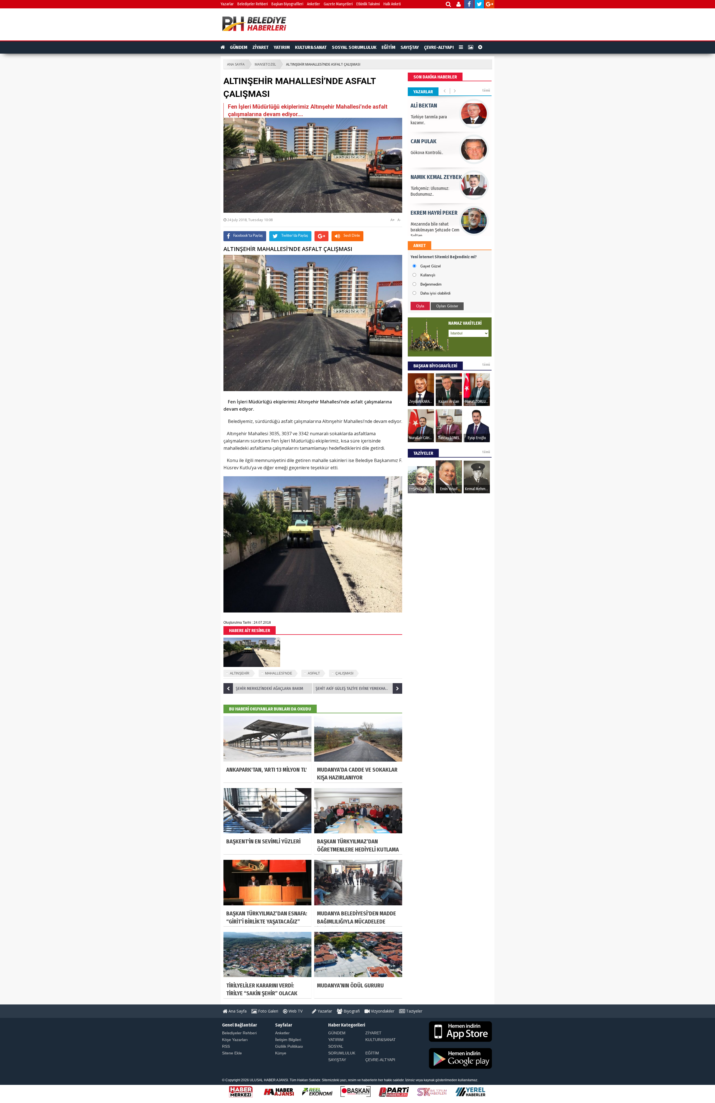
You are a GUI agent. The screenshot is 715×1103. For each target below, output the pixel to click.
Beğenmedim (431, 284)
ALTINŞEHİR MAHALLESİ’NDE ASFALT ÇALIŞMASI (323, 64)
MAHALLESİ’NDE (278, 673)
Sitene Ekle (232, 1053)
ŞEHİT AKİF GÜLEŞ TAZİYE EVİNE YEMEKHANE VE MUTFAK (359, 688)
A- (399, 219)
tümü (486, 90)
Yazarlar (227, 4)
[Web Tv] (480, 47)
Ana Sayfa (237, 1011)
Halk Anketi (392, 4)
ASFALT (314, 673)
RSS (226, 1046)
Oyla (420, 306)
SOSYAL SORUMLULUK (354, 47)
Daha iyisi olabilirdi (435, 293)
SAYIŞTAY (410, 47)
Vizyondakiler (382, 1011)
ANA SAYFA (236, 64)
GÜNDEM (238, 47)
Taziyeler (413, 1011)
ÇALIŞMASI (344, 673)
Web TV (294, 1011)
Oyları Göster (447, 306)
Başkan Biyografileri (287, 4)
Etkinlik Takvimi (368, 4)
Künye (280, 1053)
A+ (392, 219)
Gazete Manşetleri (338, 4)
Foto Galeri (267, 1011)
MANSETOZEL (265, 64)
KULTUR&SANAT (311, 47)
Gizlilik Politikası (289, 1046)
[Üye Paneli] (459, 5)
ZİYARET (260, 47)
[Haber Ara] (449, 5)
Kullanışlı (427, 275)
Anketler (313, 4)
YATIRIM (282, 47)
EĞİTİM (388, 47)
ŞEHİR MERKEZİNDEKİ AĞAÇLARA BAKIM (269, 688)
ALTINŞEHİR (239, 673)
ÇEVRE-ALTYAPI (439, 47)
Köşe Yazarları (235, 1039)
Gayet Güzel (430, 266)
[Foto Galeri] (470, 47)
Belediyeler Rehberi (252, 4)
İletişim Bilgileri (288, 1039)
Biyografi (351, 1011)
